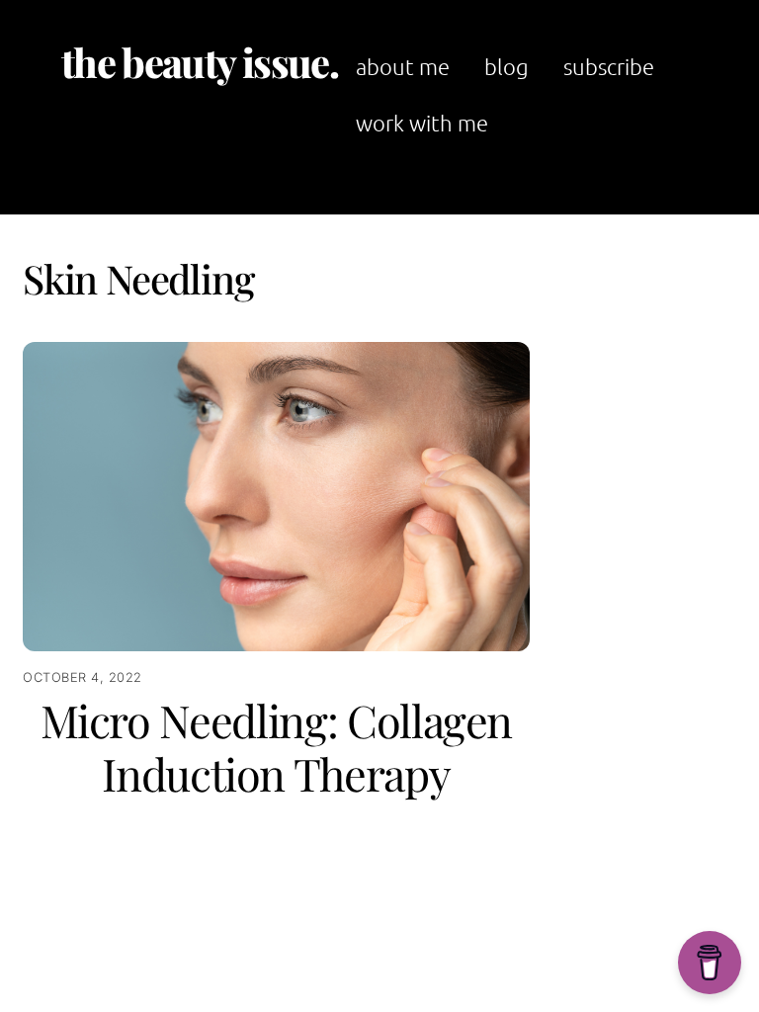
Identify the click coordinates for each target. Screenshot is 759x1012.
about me (403, 66)
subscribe (608, 66)
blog (506, 66)
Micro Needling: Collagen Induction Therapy (277, 746)
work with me (422, 122)
